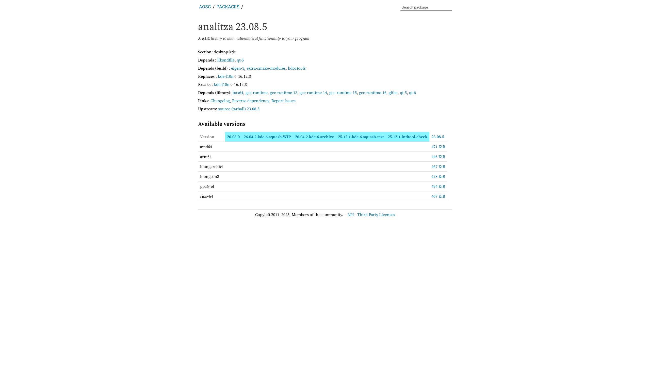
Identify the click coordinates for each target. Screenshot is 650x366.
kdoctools (297, 68)
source (224, 109)
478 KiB (438, 176)
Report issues (283, 100)
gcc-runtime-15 (343, 92)
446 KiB (438, 156)
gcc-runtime (257, 92)
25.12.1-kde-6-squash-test (361, 137)
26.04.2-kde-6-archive (314, 137)
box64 (238, 92)
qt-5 (240, 60)
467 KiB (438, 166)
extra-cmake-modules (266, 68)
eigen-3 (237, 68)
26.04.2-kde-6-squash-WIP (267, 137)
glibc (393, 92)
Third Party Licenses (376, 214)
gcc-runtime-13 (283, 92)
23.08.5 (437, 137)
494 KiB (438, 186)
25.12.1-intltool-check (407, 137)
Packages (228, 6)
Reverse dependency (250, 100)
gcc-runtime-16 (372, 92)
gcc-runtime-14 (313, 92)
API (350, 214)
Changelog (220, 100)
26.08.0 (233, 137)
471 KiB (438, 146)
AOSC (205, 6)
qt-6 (412, 92)
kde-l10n (226, 76)
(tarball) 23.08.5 (245, 109)
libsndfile (226, 60)
